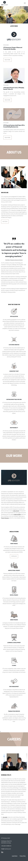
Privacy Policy (23, 856)
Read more (7, 59)
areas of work (16, 510)
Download (14, 556)
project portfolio (17, 514)
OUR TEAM (4, 221)
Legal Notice (14, 856)
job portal (5, 817)
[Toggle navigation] (25, 3)
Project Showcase (5, 518)
